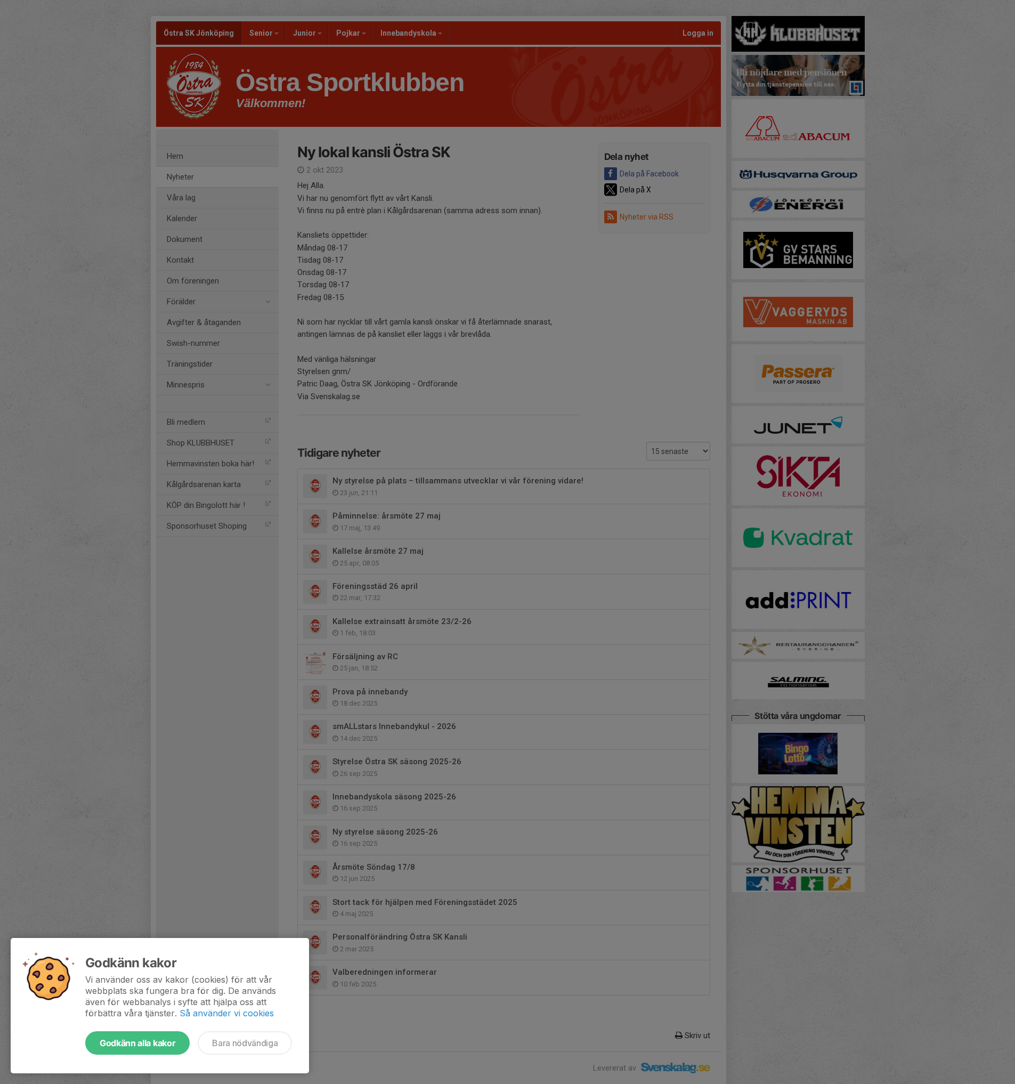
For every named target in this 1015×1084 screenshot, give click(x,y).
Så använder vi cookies (227, 1013)
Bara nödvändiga (245, 1043)
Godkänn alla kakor (137, 1043)
